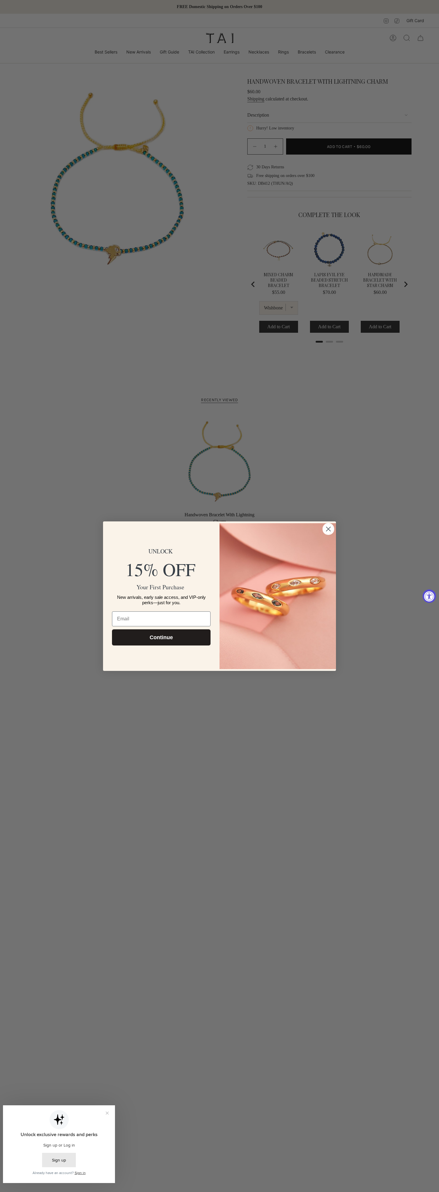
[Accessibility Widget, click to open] (429, 596)
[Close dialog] (328, 529)
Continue (161, 637)
